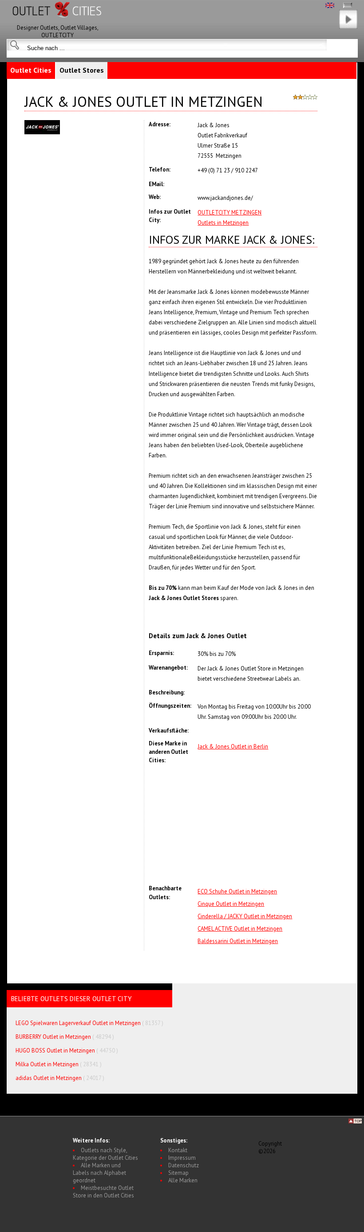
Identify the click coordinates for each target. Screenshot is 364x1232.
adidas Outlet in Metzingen (49, 1078)
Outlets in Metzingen (223, 222)
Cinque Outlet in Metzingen (231, 904)
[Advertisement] (257, 824)
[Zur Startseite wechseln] (57, 22)
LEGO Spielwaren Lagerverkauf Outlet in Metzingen (78, 1023)
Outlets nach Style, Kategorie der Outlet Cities (105, 1154)
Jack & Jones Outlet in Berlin (233, 746)
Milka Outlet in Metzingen (47, 1064)
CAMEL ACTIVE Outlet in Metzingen (240, 928)
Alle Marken (183, 1180)
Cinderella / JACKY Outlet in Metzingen (245, 916)
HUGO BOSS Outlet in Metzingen (55, 1050)
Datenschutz (183, 1165)
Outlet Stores (81, 70)
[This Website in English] (329, 6)
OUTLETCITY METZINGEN (229, 212)
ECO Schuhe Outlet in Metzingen (237, 891)
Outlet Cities (30, 70)
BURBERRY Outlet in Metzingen (53, 1037)
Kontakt (177, 1150)
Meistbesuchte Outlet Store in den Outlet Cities (103, 1191)
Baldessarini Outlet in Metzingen (238, 941)
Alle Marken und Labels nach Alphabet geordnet (99, 1173)
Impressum (182, 1158)
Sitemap (178, 1173)
